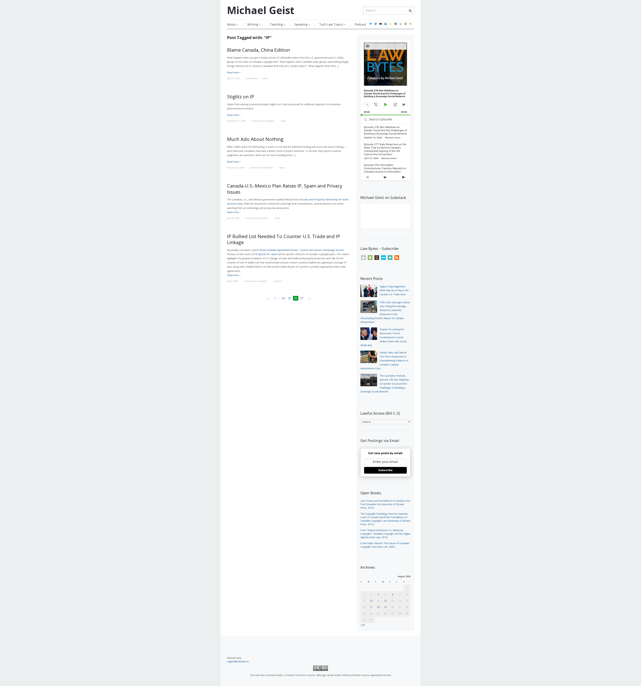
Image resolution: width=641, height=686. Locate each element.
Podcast (360, 24)
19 (385, 607)
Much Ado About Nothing (255, 139)
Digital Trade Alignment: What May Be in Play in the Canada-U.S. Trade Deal (394, 290)
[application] (385, 77)
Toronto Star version (310, 250)
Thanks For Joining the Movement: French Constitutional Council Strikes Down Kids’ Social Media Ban (383, 337)
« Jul (362, 624)
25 (289, 298)
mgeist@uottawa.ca (238, 661)
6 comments (251, 78)
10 (371, 600)
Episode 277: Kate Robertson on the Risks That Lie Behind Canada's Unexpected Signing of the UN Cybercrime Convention (385, 149)
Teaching (276, 24)
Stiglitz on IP (240, 96)
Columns (278, 281)
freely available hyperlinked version (279, 250)
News (265, 78)
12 (385, 600)
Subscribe (385, 470)
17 (371, 607)
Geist (260, 10)
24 (283, 298)
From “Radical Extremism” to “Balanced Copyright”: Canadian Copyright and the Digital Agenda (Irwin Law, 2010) (385, 534)
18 (378, 607)
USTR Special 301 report (264, 254)
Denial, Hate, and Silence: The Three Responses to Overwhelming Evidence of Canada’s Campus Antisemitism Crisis (384, 360)
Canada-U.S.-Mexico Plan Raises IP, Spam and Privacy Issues (284, 189)
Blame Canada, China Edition (258, 50)
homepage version (333, 250)
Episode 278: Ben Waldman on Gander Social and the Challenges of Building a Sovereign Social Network (385, 130)
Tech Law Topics (331, 24)
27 (301, 298)
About (231, 24)
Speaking (301, 24)
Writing (252, 24)
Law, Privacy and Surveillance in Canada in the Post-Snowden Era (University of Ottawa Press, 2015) (385, 504)
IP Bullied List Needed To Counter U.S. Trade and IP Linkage (283, 239)
